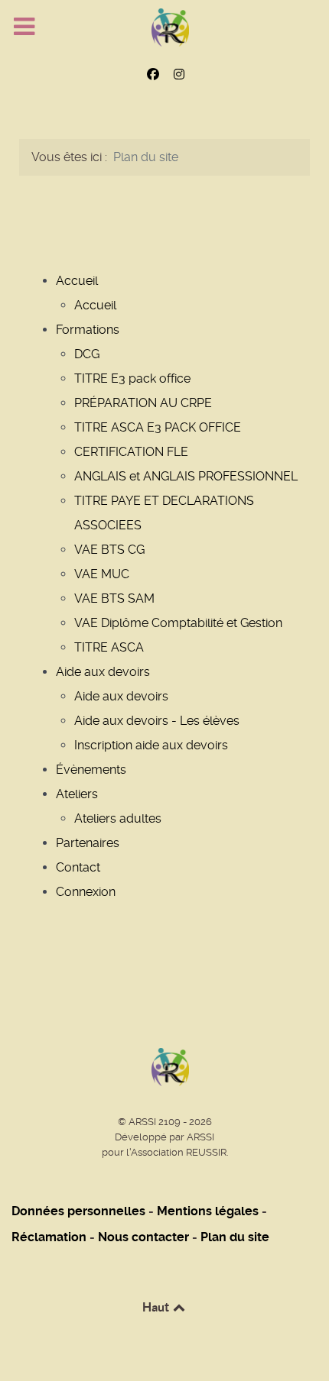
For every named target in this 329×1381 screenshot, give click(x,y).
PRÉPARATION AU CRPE (143, 403)
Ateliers (77, 794)
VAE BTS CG (109, 549)
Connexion (86, 892)
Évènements (91, 769)
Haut (156, 1307)
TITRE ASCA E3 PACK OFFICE (157, 427)
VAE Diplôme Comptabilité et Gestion (178, 623)
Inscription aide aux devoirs (151, 745)
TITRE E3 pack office (132, 378)
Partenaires (87, 843)
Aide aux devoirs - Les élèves (156, 720)
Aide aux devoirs (103, 672)
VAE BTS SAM (114, 598)
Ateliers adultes (117, 818)
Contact (78, 867)
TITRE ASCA (109, 647)
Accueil (77, 280)
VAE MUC (101, 574)
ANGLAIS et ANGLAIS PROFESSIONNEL (186, 476)
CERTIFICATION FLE (131, 452)
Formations (87, 329)
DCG (86, 354)
